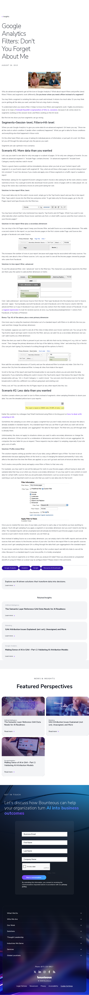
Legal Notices (21, 986)
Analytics (24, 568)
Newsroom (34, 986)
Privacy (43, 986)
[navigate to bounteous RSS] (54, 972)
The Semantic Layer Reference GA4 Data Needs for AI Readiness (35, 609)
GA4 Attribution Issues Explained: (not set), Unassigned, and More (35, 629)
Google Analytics (10, 568)
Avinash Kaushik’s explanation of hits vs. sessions (37, 110)
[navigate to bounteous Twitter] (35, 972)
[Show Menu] (83, 5)
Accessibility (53, 986)
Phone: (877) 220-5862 (44, 967)
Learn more (9, 585)
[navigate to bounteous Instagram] (44, 972)
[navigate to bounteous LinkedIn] (39, 972)
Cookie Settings (67, 986)
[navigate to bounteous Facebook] (49, 972)
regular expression (11, 310)
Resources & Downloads (52, 568)
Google (35, 568)
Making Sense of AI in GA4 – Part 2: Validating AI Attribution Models (36, 649)
